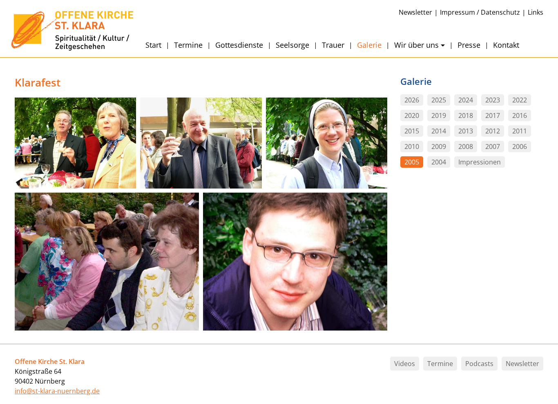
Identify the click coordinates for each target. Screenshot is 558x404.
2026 (411, 100)
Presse (469, 45)
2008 (465, 146)
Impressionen (479, 162)
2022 (519, 100)
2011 (519, 131)
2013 (465, 131)
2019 (438, 115)
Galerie (369, 45)
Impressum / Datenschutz (480, 12)
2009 (438, 146)
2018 (465, 115)
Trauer (333, 45)
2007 (492, 146)
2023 (492, 100)
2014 (438, 131)
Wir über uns (416, 45)
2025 (438, 100)
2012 (492, 131)
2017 (492, 115)
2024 (465, 100)
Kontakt (506, 45)
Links (535, 12)
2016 (519, 115)
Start (153, 45)
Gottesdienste (239, 45)
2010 (411, 146)
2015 (411, 131)
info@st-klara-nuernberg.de (57, 390)
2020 (411, 115)
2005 (411, 162)
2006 (519, 146)
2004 (438, 162)
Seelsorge (292, 45)
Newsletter (415, 12)
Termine (188, 45)
